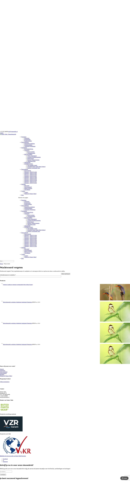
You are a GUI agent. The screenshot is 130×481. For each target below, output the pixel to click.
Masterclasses (30, 158)
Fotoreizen (23, 136)
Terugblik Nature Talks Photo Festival (36, 166)
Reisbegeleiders (28, 141)
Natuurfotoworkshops (29, 143)
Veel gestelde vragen (32, 165)
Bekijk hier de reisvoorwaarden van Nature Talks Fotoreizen (13, 456)
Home (1, 263)
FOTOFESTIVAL (28, 149)
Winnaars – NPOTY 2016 (30, 183)
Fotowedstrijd (24, 169)
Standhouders (3, 385)
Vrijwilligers (27, 189)
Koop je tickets (30, 151)
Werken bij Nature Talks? (30, 193)
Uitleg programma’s (32, 155)
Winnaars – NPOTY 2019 (30, 178)
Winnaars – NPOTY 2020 (30, 177)
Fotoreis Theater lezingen (33, 160)
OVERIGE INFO (28, 164)
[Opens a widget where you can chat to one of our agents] (124, 478)
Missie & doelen (28, 188)
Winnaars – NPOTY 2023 (30, 173)
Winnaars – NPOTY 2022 (30, 174)
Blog (22, 195)
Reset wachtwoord (66, 273)
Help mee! (26, 185)
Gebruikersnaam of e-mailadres (10, 275)
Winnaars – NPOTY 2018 (30, 180)
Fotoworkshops (25, 142)
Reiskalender (27, 139)
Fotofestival (24, 147)
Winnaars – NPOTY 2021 (30, 176)
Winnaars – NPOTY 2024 (30, 172)
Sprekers (2, 383)
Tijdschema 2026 (31, 161)
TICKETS (26, 150)
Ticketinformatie (31, 153)
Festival (2, 369)
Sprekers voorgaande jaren (33, 168)
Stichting (23, 184)
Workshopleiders (28, 145)
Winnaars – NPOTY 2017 (30, 181)
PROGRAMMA (28, 154)
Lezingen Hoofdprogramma (34, 157)
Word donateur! (28, 187)
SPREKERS (27, 162)
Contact (23, 191)
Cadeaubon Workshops (29, 146)
